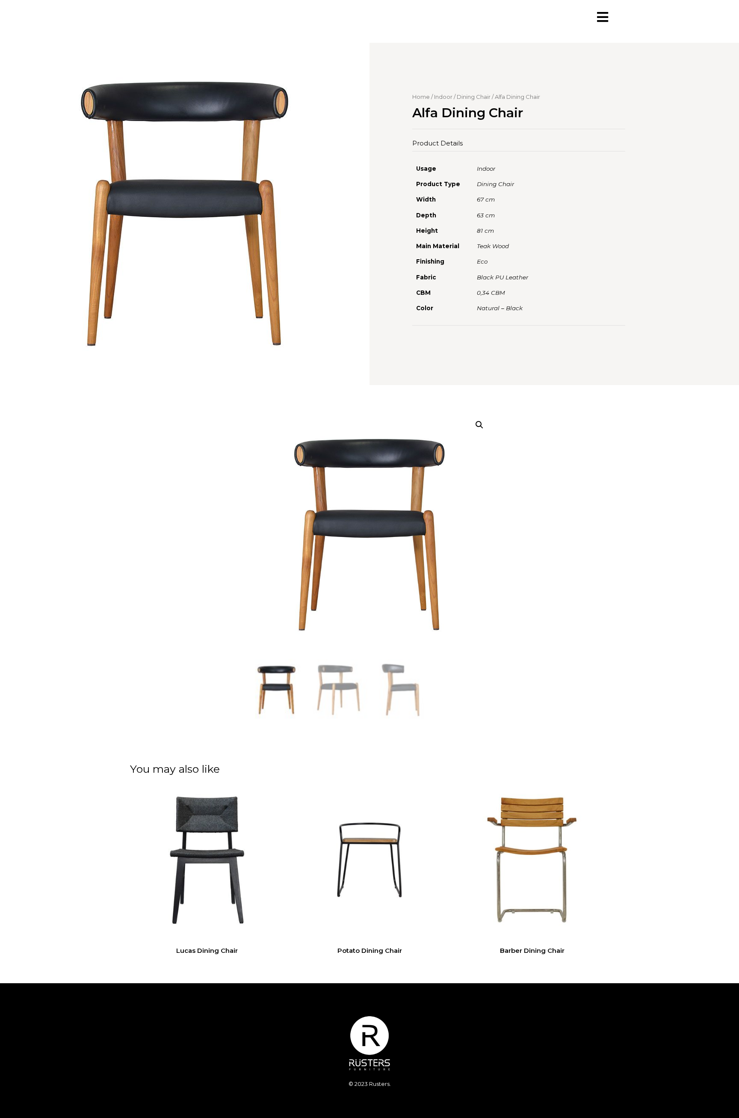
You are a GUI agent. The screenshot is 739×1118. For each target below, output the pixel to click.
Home (421, 96)
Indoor (443, 96)
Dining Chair (474, 96)
